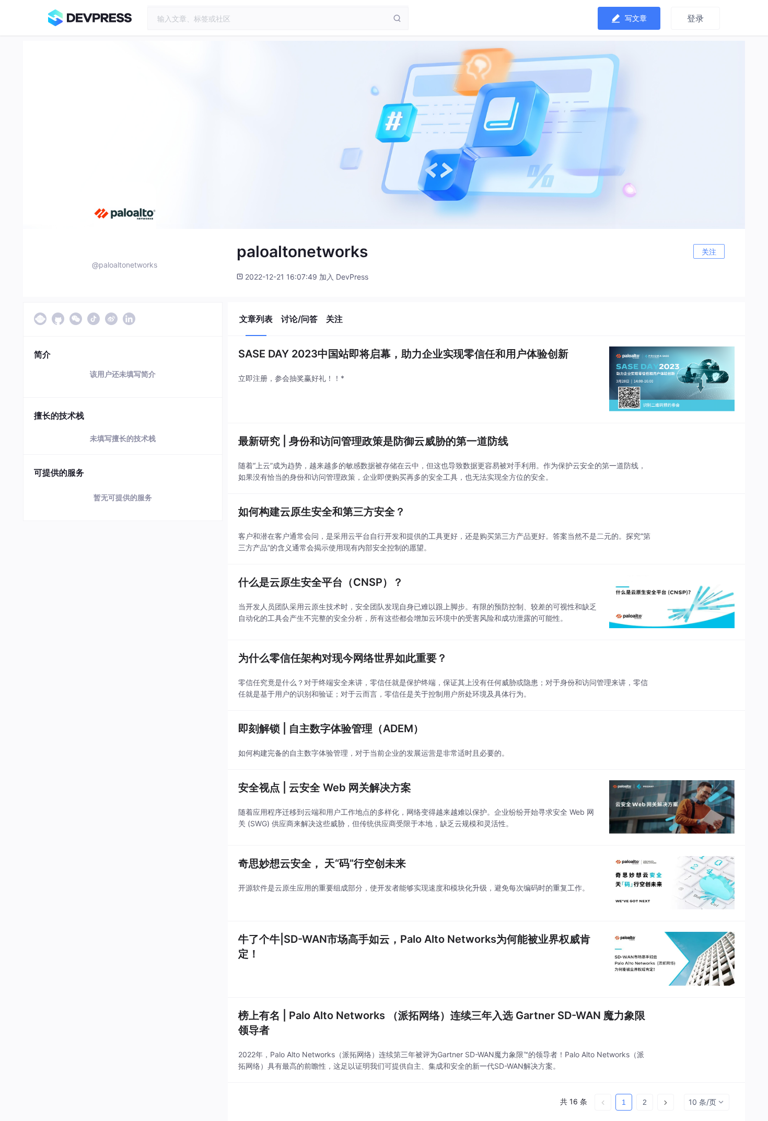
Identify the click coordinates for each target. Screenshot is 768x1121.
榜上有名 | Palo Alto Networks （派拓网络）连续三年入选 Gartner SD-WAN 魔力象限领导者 (441, 1022)
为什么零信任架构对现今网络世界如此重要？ (342, 658)
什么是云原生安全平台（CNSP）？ (320, 582)
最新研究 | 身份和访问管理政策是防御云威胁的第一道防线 (373, 441)
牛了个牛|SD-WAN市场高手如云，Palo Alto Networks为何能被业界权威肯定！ (414, 946)
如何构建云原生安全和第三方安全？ (321, 511)
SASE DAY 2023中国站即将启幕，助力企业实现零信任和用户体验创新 (403, 354)
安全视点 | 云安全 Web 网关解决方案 (324, 787)
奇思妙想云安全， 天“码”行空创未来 (322, 863)
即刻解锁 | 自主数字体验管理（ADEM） (331, 728)
